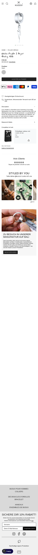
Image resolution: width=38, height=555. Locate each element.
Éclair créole (13, 50)
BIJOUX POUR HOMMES (19, 489)
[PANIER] (35, 3)
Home (4, 50)
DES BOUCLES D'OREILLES (19, 497)
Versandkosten (12, 61)
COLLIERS (19, 491)
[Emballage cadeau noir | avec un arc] (8, 136)
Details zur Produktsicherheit (8, 148)
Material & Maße (7, 122)
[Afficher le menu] (2, 3)
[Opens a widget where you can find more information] (7, 551)
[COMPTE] (31, 3)
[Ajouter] (28, 140)
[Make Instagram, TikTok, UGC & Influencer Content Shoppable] (32, 202)
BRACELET (19, 499)
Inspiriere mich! (29, 528)
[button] (7, 3)
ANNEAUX (19, 505)
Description (5, 106)
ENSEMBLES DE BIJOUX (19, 507)
